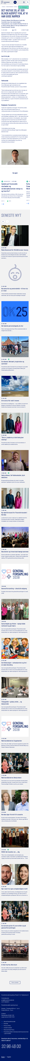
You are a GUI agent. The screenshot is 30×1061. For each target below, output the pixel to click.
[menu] (15, 2)
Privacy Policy (7, 1025)
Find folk (6, 1023)
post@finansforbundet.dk (7, 1000)
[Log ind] (24, 2)
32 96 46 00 (11, 1046)
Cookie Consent (8, 1027)
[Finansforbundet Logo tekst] (7, 2)
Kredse (3, 6)
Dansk (3, 1057)
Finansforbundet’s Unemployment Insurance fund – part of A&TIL (16, 1032)
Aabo (25, 30)
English (9, 1057)
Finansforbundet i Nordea (11, 6)
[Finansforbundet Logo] (2, 2)
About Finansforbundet (9, 1021)
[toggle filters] (7, 221)
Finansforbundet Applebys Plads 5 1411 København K (15, 995)
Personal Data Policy (9, 1029)
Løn (3, 221)
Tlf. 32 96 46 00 (5, 998)
